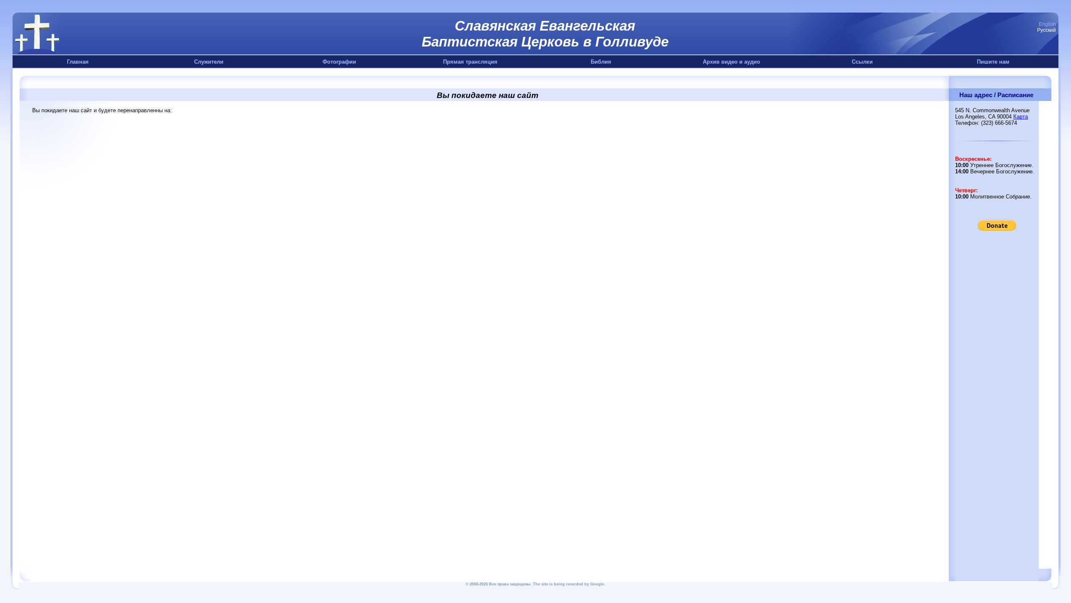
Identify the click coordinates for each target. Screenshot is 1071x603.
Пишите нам (993, 62)
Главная (78, 62)
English (1047, 24)
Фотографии (339, 62)
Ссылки (862, 62)
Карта (1020, 116)
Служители (208, 62)
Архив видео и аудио (731, 62)
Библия (601, 62)
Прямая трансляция (470, 62)
